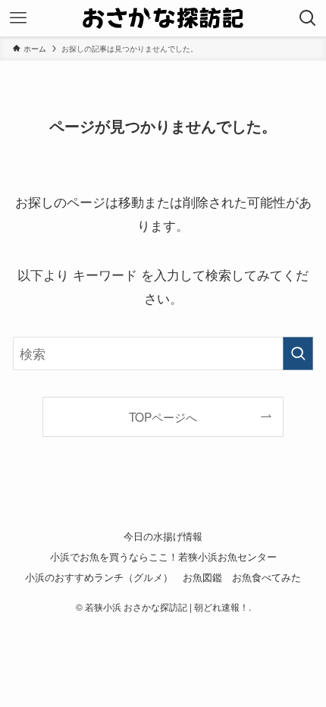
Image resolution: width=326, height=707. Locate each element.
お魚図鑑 (202, 577)
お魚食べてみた (266, 577)
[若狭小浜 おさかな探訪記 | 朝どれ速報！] (163, 18)
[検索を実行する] (298, 353)
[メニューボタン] (18, 18)
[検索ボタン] (308, 18)
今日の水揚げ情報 (163, 536)
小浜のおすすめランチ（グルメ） (99, 577)
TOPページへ (163, 416)
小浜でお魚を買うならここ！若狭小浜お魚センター (163, 556)
